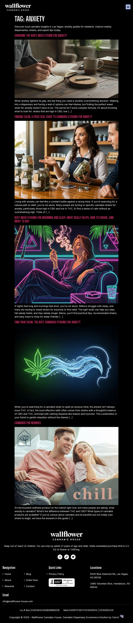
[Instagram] (60, 557)
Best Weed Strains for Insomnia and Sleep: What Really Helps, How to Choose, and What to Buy (64, 219)
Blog (28, 574)
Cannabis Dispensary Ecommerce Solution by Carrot (91, 617)
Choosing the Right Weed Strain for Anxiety (41, 35)
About (8, 580)
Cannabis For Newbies (28, 423)
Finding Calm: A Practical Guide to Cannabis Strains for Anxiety (53, 117)
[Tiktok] (66, 557)
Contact (30, 586)
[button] (128, 7)
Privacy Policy (56, 574)
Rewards (9, 586)
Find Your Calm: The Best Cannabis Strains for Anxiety (47, 322)
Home (8, 574)
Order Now (32, 580)
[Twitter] (73, 557)
